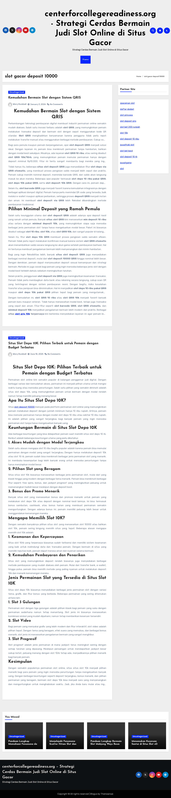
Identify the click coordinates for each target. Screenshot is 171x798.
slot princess (126, 115)
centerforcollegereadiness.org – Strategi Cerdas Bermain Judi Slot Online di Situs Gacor (39, 772)
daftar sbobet (127, 109)
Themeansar (107, 794)
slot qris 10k (22, 314)
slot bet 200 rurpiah (130, 127)
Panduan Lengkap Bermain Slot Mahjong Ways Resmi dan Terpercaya (106, 744)
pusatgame (125, 162)
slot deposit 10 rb (128, 156)
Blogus (93, 794)
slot (122, 168)
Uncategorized (16, 92)
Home (85, 60)
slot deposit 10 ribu (129, 139)
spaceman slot (127, 103)
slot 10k (124, 133)
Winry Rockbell (19, 104)
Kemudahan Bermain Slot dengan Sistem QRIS (44, 97)
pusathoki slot (127, 145)
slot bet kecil (126, 151)
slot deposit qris (128, 121)
